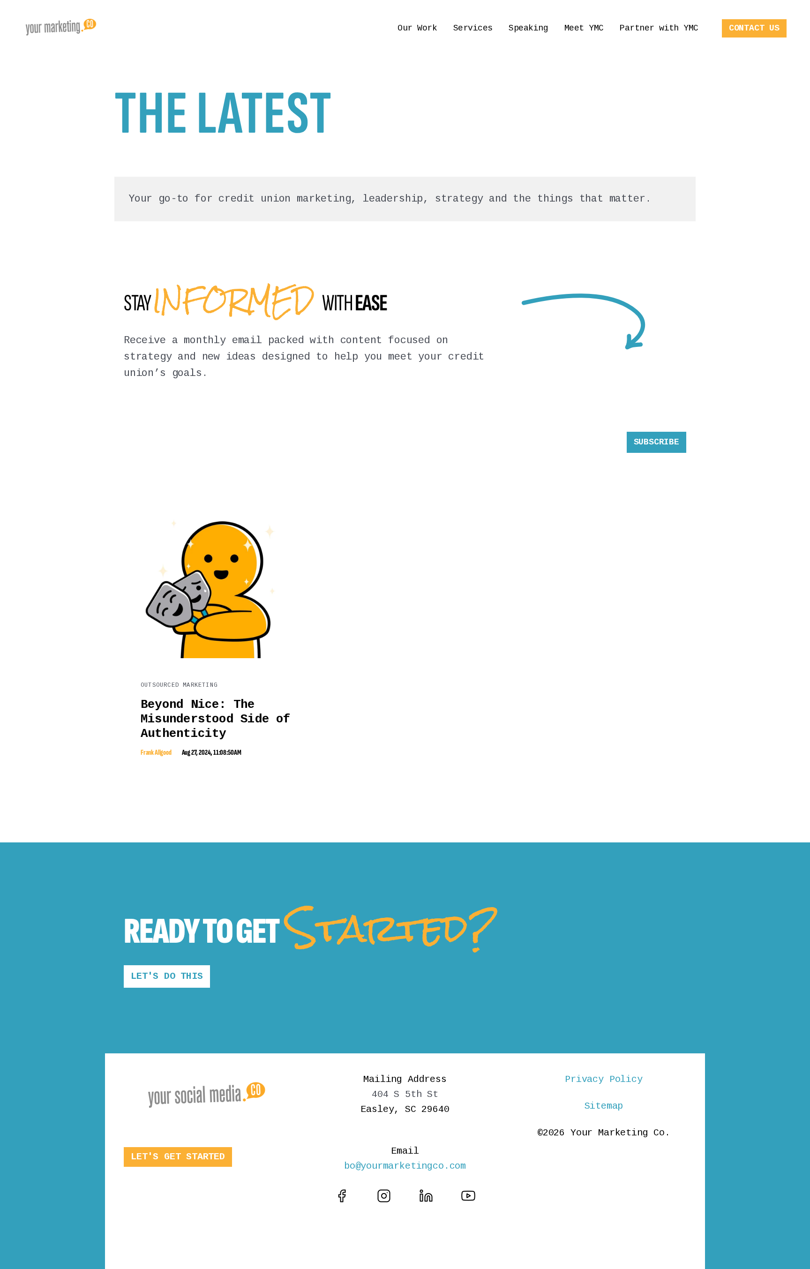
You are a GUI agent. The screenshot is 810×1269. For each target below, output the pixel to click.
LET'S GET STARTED (178, 1156)
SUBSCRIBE (656, 442)
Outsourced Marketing (179, 685)
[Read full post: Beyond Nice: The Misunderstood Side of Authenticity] (217, 656)
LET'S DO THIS (167, 976)
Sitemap (604, 1106)
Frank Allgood (156, 752)
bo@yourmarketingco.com (405, 1166)
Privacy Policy (603, 1079)
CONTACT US (754, 28)
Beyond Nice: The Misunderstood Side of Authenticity (216, 719)
